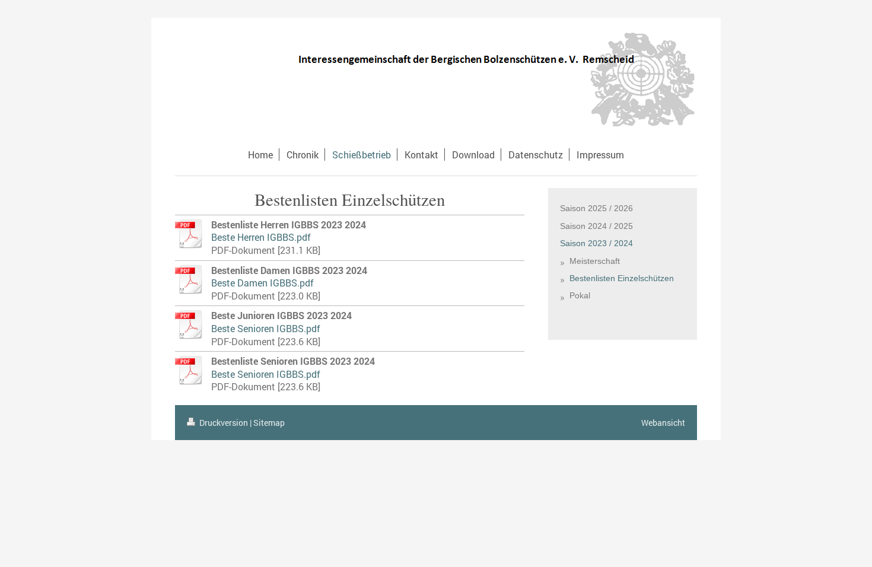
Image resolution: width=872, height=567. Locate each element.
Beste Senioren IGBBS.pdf (265, 328)
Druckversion (224, 422)
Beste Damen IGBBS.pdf (262, 282)
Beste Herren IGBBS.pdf (261, 237)
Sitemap (269, 422)
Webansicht (663, 422)
